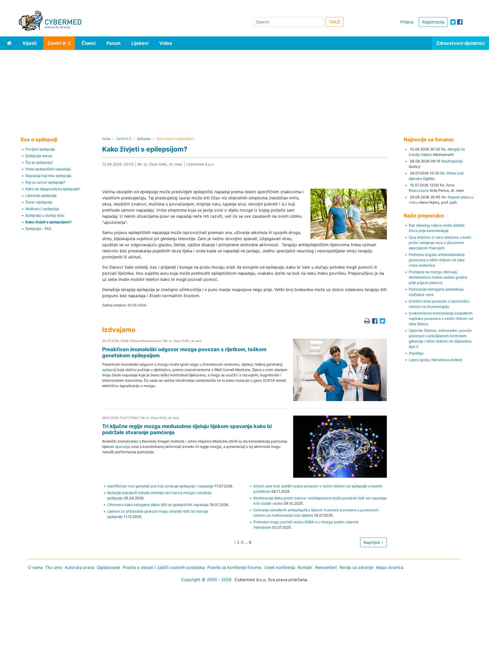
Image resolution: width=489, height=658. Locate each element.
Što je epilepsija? (39, 162)
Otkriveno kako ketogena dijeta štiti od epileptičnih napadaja (158, 504)
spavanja (122, 446)
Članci (89, 43)
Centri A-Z (59, 43)
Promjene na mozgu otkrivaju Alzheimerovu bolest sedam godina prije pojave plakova (438, 277)
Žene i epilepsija (38, 202)
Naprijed (372, 542)
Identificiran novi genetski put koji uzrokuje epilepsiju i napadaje (160, 486)
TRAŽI (334, 21)
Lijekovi (139, 43)
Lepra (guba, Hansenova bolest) (436, 360)
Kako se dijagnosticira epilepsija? (52, 189)
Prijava (406, 21)
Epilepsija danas (38, 156)
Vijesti (29, 43)
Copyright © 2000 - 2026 (206, 579)
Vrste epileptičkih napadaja (48, 169)
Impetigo (416, 353)
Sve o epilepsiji (38, 139)
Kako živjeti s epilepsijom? (48, 222)
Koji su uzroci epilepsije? (45, 182)
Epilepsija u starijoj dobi (44, 215)
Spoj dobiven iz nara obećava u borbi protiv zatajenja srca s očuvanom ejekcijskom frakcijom (440, 242)
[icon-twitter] (453, 22)
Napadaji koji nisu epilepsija (48, 175)
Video (165, 43)
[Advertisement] (244, 88)
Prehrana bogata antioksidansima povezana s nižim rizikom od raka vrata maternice (437, 259)
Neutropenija (452, 161)
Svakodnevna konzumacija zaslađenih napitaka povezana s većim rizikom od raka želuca (441, 318)
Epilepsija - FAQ (38, 228)
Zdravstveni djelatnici (460, 43)
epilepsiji (109, 369)
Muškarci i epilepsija (42, 209)
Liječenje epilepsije (41, 195)
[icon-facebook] (460, 22)
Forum (113, 43)
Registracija (433, 21)
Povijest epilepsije (40, 149)
